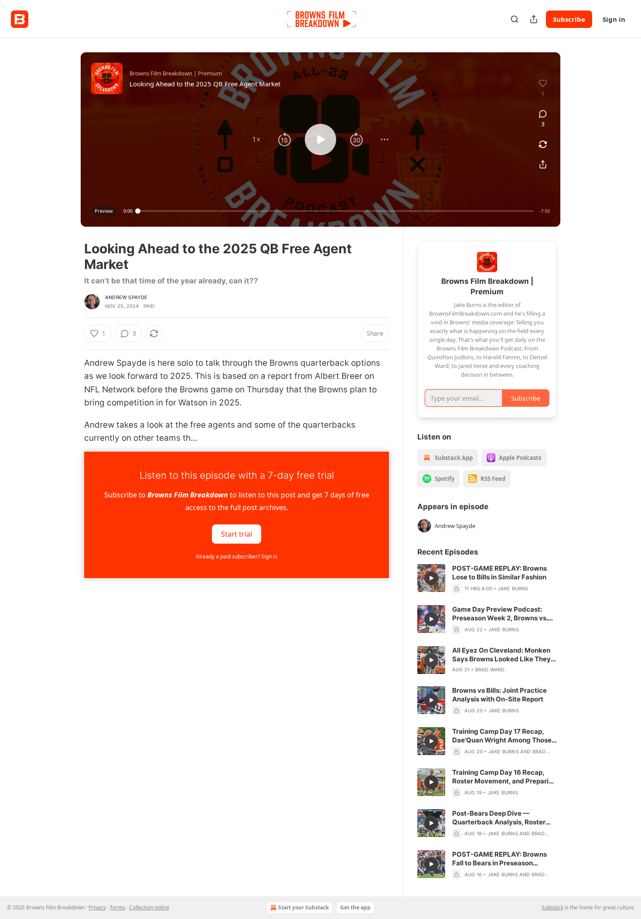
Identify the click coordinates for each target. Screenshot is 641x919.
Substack (552, 907)
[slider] (336, 211)
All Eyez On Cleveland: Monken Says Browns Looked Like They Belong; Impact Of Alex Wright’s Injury (502, 655)
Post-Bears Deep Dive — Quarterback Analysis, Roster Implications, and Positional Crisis (499, 818)
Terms (117, 907)
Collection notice (149, 907)
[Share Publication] (533, 19)
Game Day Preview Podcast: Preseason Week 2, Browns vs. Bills (500, 614)
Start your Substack (303, 907)
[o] (431, 578)
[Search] (514, 19)
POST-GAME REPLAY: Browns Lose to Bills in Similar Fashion (499, 572)
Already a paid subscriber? (236, 556)
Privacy (97, 907)
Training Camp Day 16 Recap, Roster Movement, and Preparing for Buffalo (504, 777)
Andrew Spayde (126, 297)
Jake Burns (513, 588)
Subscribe (569, 19)
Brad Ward (490, 670)
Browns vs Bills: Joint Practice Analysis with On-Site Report (499, 694)
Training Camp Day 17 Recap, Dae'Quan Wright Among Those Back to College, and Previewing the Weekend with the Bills (503, 736)
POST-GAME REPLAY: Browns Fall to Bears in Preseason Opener (499, 859)
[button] (256, 139)
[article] (487, 578)
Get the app (355, 907)
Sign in (614, 19)
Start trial (236, 534)
